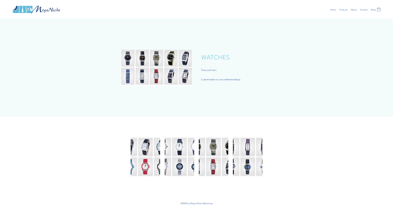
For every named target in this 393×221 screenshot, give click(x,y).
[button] (379, 9)
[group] (196, 157)
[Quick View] (145, 157)
